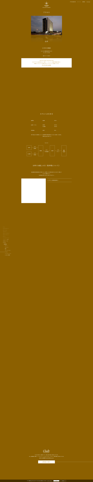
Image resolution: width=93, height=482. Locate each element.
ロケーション (5, 230)
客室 (5, 248)
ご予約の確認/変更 (73, 1)
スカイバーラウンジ (6, 233)
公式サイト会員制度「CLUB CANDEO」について (46, 457)
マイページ (79, 1)
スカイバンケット (6, 234)
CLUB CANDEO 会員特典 (47, 65)
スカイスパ (4, 231)
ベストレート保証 (6, 239)
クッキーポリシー (49, 480)
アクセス (6, 251)
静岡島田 (5, 244)
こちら (46, 136)
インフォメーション (6, 237)
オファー (4, 236)
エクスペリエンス (6, 228)
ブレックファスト (8, 250)
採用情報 (4, 242)
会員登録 (83, 1)
